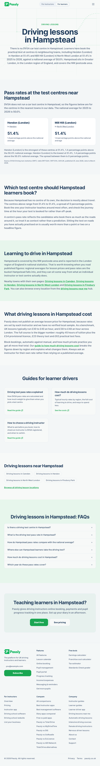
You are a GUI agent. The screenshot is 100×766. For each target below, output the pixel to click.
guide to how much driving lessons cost (57, 345)
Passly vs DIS (42, 730)
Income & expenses (45, 680)
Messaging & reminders (47, 684)
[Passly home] (11, 4)
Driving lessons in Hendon (48, 474)
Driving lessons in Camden (60, 281)
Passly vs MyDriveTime (46, 726)
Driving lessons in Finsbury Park (60, 480)
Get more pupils (43, 688)
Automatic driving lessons (80, 718)
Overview (8, 701)
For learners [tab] (63, 4)
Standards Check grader (79, 668)
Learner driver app (77, 709)
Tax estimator (75, 663)
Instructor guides (76, 701)
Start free (39, 622)
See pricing (60, 622)
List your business (12, 722)
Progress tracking (44, 676)
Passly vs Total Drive (45, 722)
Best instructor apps (45, 705)
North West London (65, 126)
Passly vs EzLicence (45, 739)
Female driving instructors (80, 726)
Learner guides (75, 705)
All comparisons (43, 701)
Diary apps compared (45, 714)
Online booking (43, 663)
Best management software (48, 709)
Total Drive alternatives (46, 747)
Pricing (7, 705)
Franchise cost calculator (80, 659)
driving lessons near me (74, 288)
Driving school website (14, 718)
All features (41, 655)
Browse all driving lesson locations (21, 487)
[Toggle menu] (93, 4)
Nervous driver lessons (79, 730)
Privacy (71, 758)
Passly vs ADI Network (46, 743)
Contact (72, 739)
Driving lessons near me (79, 714)
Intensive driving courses (80, 722)
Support (72, 743)
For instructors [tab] (48, 4)
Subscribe (18, 673)
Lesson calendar (43, 659)
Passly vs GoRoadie (45, 734)
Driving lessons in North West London (38, 285)
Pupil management (44, 668)
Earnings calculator (77, 655)
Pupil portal (41, 672)
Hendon (13, 126)
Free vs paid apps (44, 718)
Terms (79, 758)
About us (73, 734)
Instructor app (10, 709)
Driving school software (15, 714)
